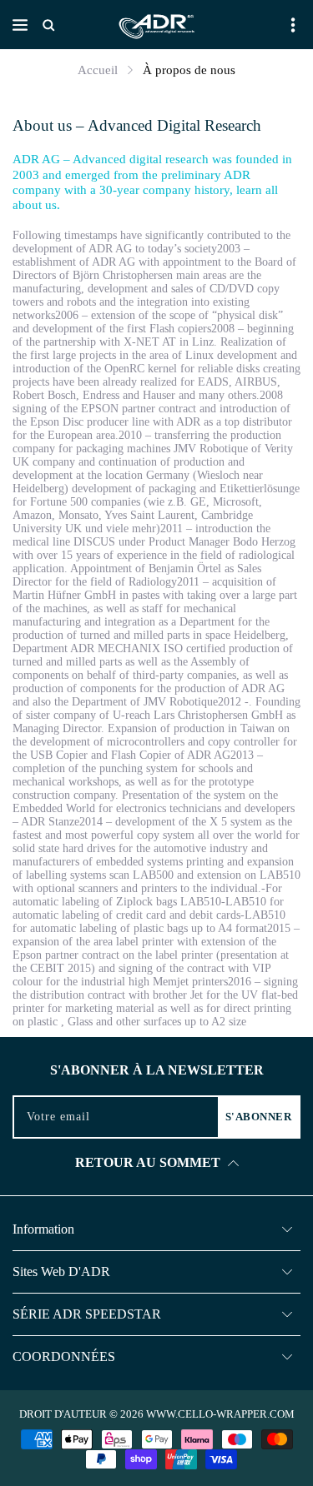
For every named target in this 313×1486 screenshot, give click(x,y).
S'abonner (258, 1116)
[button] (20, 24)
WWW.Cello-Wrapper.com (220, 1414)
